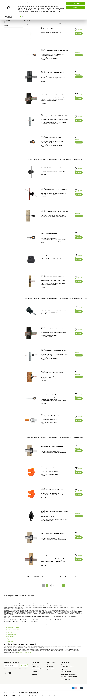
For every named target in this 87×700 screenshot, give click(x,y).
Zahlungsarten (64, 669)
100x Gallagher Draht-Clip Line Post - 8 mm (52, 468)
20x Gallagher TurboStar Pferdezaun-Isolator (52, 328)
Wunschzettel (50, 668)
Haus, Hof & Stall (36, 669)
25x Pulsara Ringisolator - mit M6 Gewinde (52, 307)
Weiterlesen (27, 20)
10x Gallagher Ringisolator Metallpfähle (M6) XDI (53, 350)
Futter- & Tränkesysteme (38, 668)
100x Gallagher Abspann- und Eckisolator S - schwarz (54, 211)
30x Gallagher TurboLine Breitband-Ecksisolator (53, 555)
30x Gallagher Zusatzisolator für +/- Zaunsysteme (54, 255)
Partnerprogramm (65, 679)
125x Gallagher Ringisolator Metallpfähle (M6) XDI (54, 115)
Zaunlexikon (34, 674)
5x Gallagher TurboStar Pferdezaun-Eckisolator (53, 276)
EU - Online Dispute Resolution (68, 678)
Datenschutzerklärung (23, 668)
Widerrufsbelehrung (24, 692)
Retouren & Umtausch (66, 673)
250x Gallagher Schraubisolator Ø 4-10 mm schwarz (54, 168)
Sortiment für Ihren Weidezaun (24, 652)
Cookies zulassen (76, 3)
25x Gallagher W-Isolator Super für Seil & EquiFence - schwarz (54, 512)
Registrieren (50, 666)
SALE (33, 673)
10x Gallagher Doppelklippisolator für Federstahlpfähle (55, 189)
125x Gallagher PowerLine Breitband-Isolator (52, 533)
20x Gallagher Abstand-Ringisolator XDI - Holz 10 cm (54, 394)
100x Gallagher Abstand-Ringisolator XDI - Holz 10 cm (54, 50)
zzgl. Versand (80, 29)
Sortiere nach (66, 23)
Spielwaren (34, 671)
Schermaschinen (36, 666)
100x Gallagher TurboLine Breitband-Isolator (52, 72)
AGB (19, 692)
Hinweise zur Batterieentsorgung (69, 676)
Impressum (6, 692)
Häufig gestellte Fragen (66, 665)
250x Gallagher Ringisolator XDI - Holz (51, 137)
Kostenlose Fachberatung (67, 666)
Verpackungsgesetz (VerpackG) (69, 674)
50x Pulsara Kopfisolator (47, 28)
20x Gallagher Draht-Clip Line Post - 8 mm (52, 489)
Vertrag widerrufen (33, 692)
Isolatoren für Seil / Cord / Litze (12, 627)
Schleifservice (64, 668)
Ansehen (78, 33)
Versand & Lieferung (66, 671)
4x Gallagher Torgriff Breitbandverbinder (51, 415)
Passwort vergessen (52, 669)
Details (19, 16)
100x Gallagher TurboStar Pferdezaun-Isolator (52, 94)
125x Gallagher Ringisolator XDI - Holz (50, 233)
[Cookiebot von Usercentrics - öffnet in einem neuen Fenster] (9, 17)
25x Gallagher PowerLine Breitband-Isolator (52, 446)
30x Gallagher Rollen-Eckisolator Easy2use (52, 372)
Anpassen (75, 7)
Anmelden (24, 665)
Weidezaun (34, 665)
